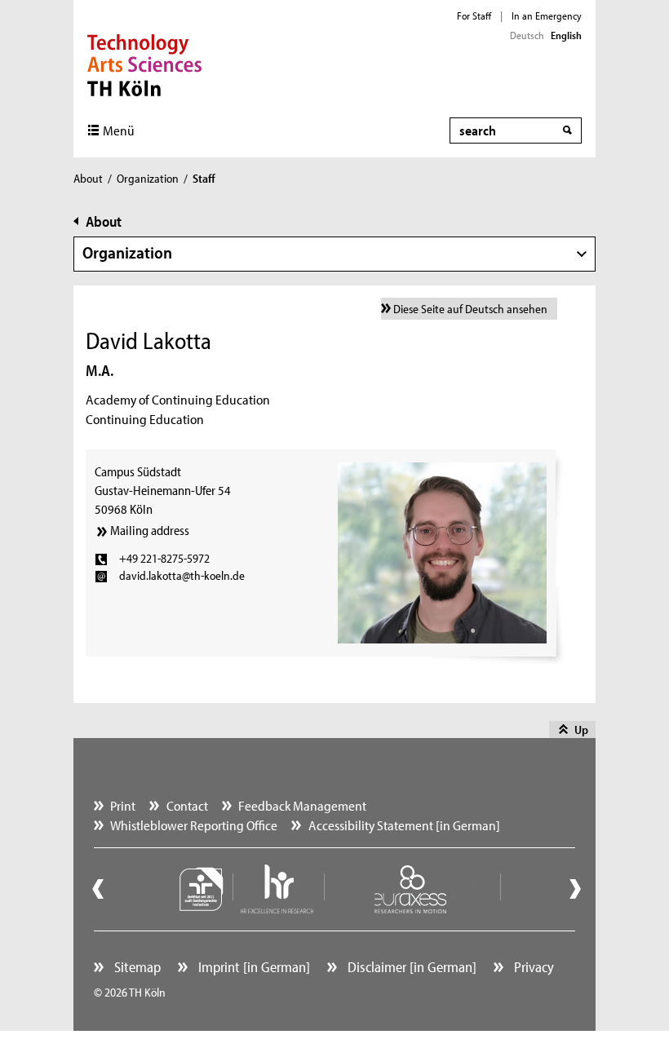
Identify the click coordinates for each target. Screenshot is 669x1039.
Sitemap (136, 966)
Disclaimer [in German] (410, 966)
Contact (187, 805)
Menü (119, 130)
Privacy (532, 966)
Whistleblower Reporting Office (193, 824)
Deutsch (527, 35)
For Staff (474, 15)
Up (581, 729)
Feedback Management (302, 805)
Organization (148, 178)
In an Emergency (547, 15)
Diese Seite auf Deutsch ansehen (470, 308)
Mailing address (149, 530)
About (88, 178)
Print (122, 805)
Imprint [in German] (252, 966)
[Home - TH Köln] (144, 63)
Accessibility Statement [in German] (404, 824)
